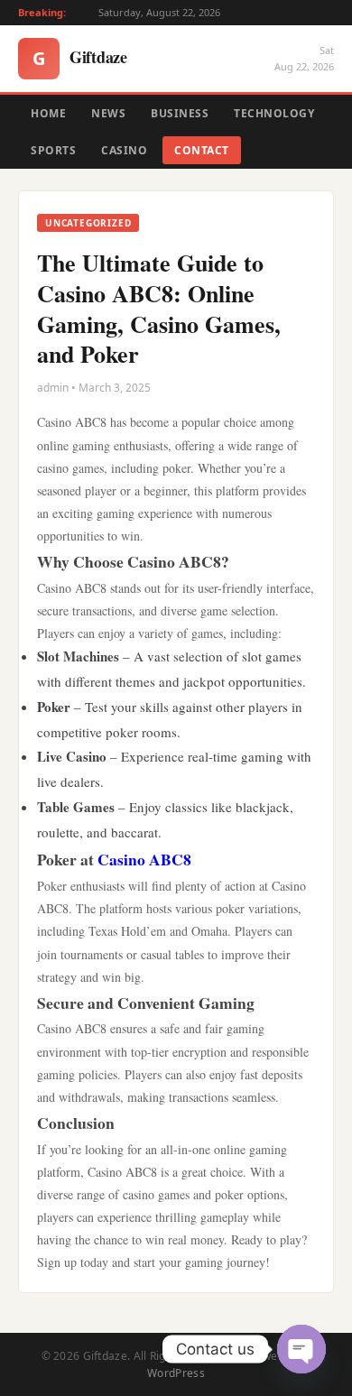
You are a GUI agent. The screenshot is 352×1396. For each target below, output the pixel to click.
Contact (201, 150)
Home (48, 113)
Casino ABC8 (144, 859)
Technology (274, 113)
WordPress (176, 1373)
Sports (53, 150)
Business (179, 113)
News (108, 113)
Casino (124, 150)
